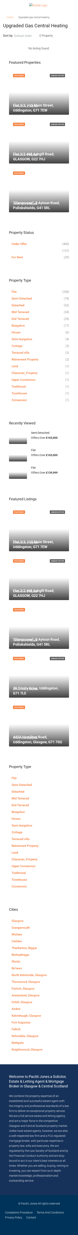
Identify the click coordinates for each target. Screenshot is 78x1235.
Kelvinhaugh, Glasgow (26, 1016)
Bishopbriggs (20, 955)
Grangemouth (21, 927)
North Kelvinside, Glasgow (29, 975)
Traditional (19, 386)
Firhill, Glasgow (22, 1002)
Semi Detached (22, 298)
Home (10, 17)
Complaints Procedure (19, 1212)
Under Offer (19, 244)
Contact (31, 1217)
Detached (18, 305)
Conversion (19, 400)
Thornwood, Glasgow (26, 982)
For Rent (17, 257)
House (16, 332)
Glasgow (17, 921)
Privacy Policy (13, 1217)
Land (15, 366)
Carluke (17, 941)
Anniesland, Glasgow (26, 995)
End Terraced (20, 319)
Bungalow (18, 325)
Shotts (16, 961)
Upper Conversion (23, 380)
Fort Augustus (21, 1022)
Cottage (17, 346)
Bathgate (18, 1043)
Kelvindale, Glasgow (25, 1036)
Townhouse (19, 393)
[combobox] (26, 36)
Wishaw (17, 934)
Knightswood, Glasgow (27, 1049)
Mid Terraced (20, 312)
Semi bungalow (22, 339)
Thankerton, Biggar (24, 948)
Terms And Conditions (50, 1212)
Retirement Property (25, 359)
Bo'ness (17, 968)
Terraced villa (20, 353)
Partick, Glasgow (23, 988)
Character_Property (24, 373)
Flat (14, 292)
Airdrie (16, 1009)
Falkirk (16, 1029)
